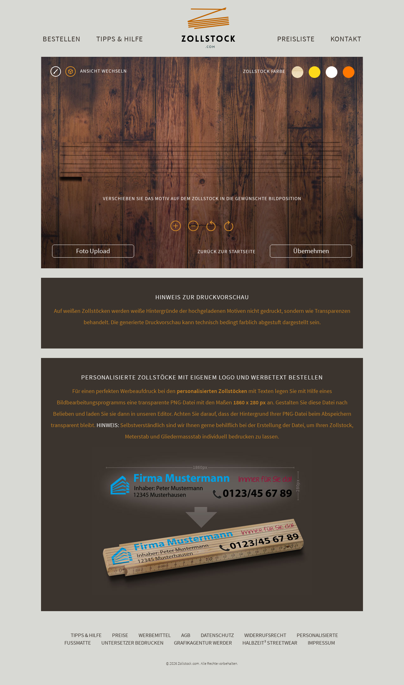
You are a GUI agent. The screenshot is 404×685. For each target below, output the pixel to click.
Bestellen (61, 38)
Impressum (321, 642)
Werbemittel (155, 635)
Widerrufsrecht (265, 635)
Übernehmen (311, 251)
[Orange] (348, 70)
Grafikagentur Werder (203, 642)
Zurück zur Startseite (227, 251)
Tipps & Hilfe (119, 38)
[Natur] (297, 70)
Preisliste (296, 38)
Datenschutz (217, 635)
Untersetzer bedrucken (132, 642)
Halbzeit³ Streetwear (269, 642)
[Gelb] (314, 70)
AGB (185, 635)
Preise (120, 635)
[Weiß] (331, 70)
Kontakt (345, 38)
